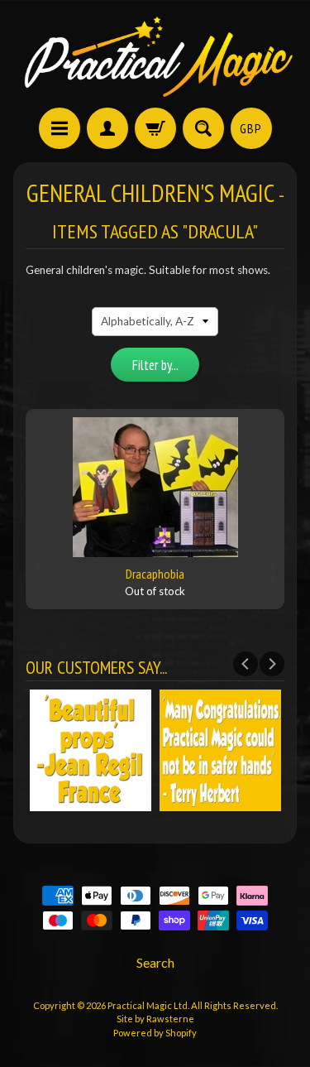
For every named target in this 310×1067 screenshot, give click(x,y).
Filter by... (155, 365)
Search (155, 962)
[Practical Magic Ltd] (155, 56)
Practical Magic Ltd (147, 1005)
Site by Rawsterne (155, 1018)
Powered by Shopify (155, 1032)
